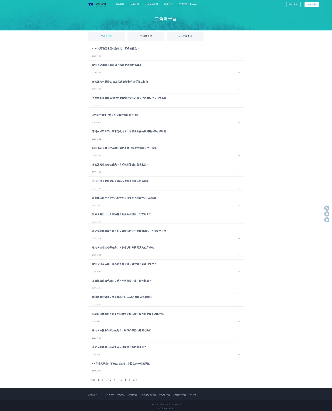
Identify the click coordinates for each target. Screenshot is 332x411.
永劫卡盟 (121, 395)
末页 (135, 380)
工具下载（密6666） (188, 4)
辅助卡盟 (135, 4)
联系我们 (168, 4)
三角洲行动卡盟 (179, 395)
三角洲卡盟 (106, 36)
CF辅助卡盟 (146, 36)
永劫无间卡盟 (185, 36)
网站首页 (120, 4)
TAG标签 (192, 395)
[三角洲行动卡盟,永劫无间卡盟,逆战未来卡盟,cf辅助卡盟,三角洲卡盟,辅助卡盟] (97, 6)
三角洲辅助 (109, 395)
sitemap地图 (178, 404)
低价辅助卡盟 (151, 4)
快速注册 (311, 4)
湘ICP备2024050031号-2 (166, 408)
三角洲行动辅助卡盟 (148, 395)
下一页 (128, 380)
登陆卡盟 (293, 4)
